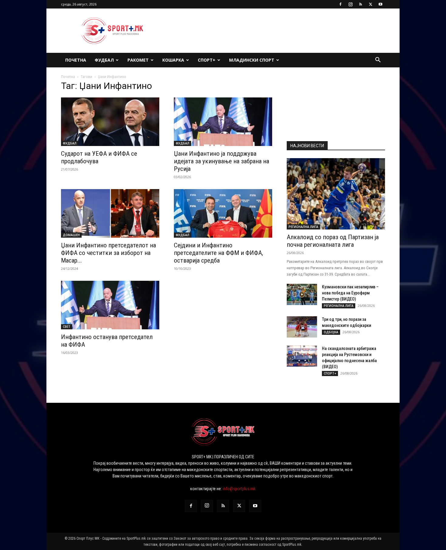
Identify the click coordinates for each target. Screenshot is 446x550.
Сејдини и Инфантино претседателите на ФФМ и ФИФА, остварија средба (218, 253)
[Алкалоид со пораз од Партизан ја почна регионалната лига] (336, 193)
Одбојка (331, 332)
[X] (370, 4)
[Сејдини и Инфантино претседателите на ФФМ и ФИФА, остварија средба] (223, 213)
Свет (66, 326)
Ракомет (138, 60)
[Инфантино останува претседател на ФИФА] (110, 305)
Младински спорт (251, 60)
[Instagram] (350, 4)
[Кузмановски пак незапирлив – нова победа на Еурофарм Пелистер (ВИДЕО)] (302, 294)
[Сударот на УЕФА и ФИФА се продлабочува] (110, 121)
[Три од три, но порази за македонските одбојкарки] (302, 327)
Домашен (71, 235)
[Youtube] (380, 4)
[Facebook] (340, 4)
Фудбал (104, 60)
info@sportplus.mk (239, 488)
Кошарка (173, 60)
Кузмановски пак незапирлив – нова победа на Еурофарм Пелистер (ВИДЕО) (350, 292)
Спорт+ (206, 60)
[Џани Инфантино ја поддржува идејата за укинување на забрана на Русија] (223, 121)
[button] (377, 60)
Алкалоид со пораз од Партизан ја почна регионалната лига (333, 240)
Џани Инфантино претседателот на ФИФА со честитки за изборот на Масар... (108, 253)
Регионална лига (303, 227)
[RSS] (360, 4)
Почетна (75, 60)
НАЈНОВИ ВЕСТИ (307, 145)
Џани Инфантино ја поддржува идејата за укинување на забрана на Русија (221, 161)
